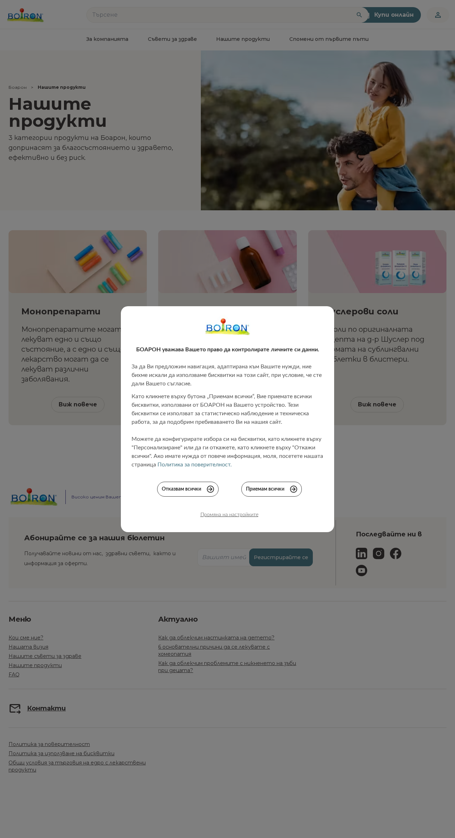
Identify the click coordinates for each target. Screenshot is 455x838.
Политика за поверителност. (194, 464)
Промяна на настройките (229, 514)
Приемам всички (265, 489)
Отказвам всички (181, 489)
